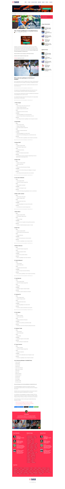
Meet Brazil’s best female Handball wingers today (47, 41)
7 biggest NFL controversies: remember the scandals (20, 438)
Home (13, 13)
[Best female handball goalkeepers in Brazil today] (43, 28)
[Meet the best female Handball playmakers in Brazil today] (43, 36)
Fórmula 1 (31, 446)
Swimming (49, 472)
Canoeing (32, 443)
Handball (15, 13)
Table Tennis (15, 473)
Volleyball (32, 473)
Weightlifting (33, 462)
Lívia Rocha (26, 414)
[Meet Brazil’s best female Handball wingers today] (43, 40)
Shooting (30, 472)
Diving (34, 469)
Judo (31, 449)
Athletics (35, 437)
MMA (28, 450)
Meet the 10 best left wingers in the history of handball (24, 402)
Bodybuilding (15, 469)
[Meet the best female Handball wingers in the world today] (43, 43)
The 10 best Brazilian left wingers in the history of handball (24, 403)
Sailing (28, 453)
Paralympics (28, 452)
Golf (27, 447)
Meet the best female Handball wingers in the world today (48, 44)
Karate (35, 449)
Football (41, 469)
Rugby (36, 452)
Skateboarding (35, 472)
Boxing (19, 469)
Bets (33, 440)
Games (35, 446)
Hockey (28, 449)
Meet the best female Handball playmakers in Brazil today (48, 37)
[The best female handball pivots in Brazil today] (43, 32)
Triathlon (28, 473)
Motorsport (31, 450)
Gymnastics (31, 447)
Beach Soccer (29, 440)
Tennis (33, 459)
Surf (34, 456)
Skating (28, 456)
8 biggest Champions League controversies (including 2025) (20, 442)
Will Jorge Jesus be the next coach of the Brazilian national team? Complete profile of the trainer (21, 446)
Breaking (28, 443)
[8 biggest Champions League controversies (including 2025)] (14, 441)
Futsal (28, 446)
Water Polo (28, 462)
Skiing (31, 456)
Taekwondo (28, 459)
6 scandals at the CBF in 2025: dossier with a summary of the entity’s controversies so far (20, 452)
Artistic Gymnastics (29, 437)
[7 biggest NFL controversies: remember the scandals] (14, 437)
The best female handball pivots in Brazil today (48, 33)
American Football (29, 436)
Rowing (33, 452)
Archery (35, 436)
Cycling (36, 443)
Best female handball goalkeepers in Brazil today (48, 29)
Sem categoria (32, 453)
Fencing (38, 469)
